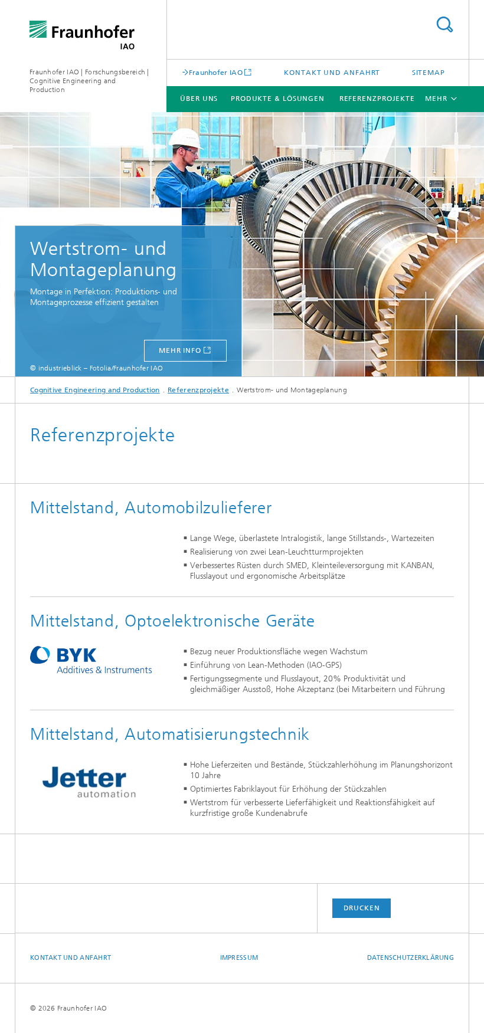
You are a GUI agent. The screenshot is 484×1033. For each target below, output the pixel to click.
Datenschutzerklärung (410, 958)
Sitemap (428, 72)
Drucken (362, 908)
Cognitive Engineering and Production (95, 390)
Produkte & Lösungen (278, 98)
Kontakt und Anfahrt (332, 72)
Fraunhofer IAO (216, 72)
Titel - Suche (444, 24)
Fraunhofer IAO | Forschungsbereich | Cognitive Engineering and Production (89, 81)
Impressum (239, 958)
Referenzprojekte (377, 98)
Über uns (199, 98)
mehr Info (180, 350)
